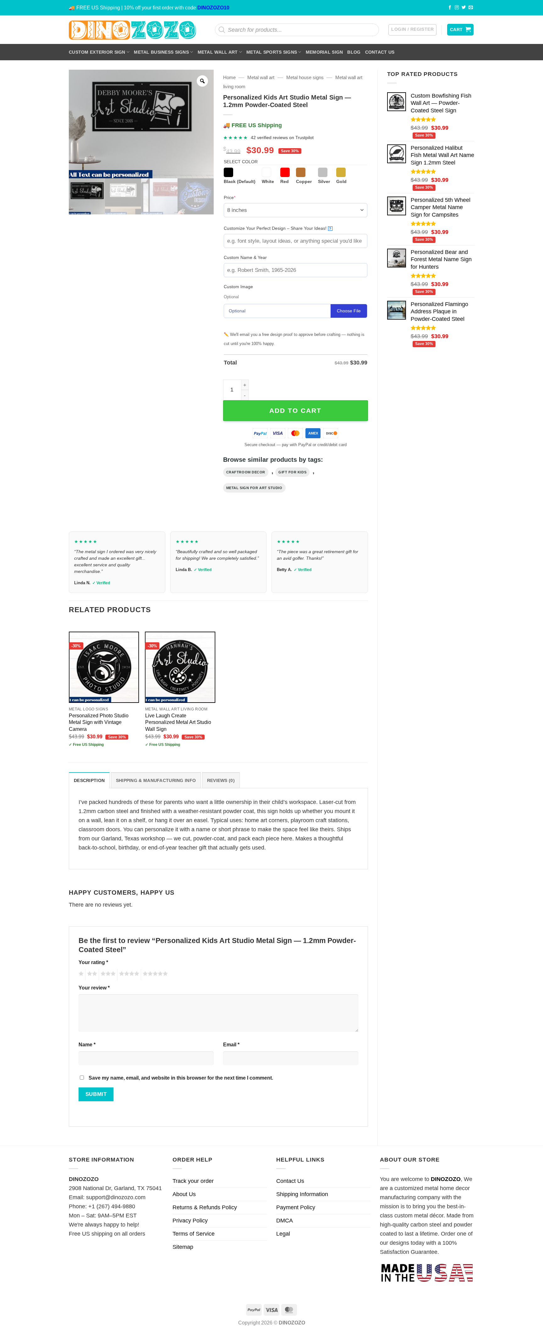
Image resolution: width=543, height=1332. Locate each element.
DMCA (284, 1220)
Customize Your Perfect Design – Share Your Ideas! (278, 228)
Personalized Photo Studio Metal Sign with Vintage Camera (99, 722)
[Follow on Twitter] (464, 7)
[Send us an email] (471, 7)
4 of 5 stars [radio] (128, 974)
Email (231, 1044)
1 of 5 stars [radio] (80, 974)
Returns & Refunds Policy (205, 1207)
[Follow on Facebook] (450, 7)
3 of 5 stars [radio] (107, 974)
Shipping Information (302, 1194)
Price (239, 197)
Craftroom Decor (245, 472)
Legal (283, 1234)
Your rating (93, 962)
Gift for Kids (292, 472)
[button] (412, 29)
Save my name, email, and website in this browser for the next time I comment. (181, 1078)
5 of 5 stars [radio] (154, 974)
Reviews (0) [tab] (221, 780)
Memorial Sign (324, 52)
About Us (184, 1194)
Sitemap (183, 1247)
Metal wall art (218, 52)
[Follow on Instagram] (457, 7)
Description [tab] (89, 780)
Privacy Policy (190, 1220)
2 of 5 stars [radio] (91, 974)
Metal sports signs (271, 52)
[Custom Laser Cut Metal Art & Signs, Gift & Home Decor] (132, 29)
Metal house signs (305, 77)
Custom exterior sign (97, 52)
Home (229, 77)
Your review (94, 987)
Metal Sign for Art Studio (254, 488)
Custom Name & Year (245, 257)
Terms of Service (194, 1234)
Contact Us (380, 52)
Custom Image (238, 286)
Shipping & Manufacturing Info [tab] (156, 780)
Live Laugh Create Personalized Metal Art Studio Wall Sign (178, 722)
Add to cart (295, 410)
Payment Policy (295, 1207)
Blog (353, 52)
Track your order (193, 1181)
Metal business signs (161, 52)
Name (87, 1044)
